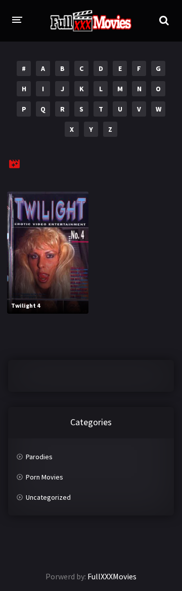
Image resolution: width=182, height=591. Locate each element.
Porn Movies (44, 477)
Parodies (39, 456)
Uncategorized (48, 497)
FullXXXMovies (111, 576)
